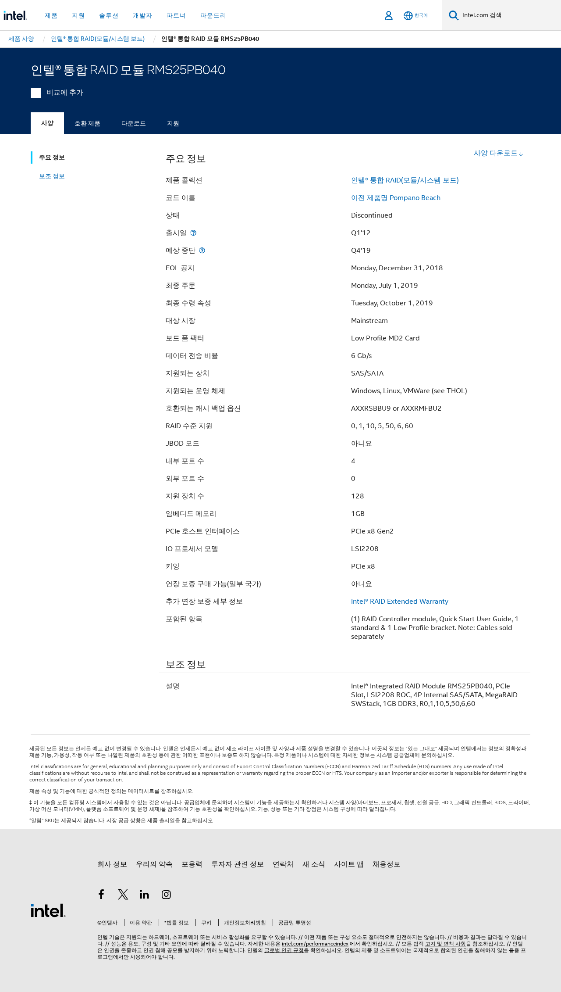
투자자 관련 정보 (237, 864)
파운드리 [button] (213, 15)
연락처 (283, 864)
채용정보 (387, 864)
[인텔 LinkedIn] (144, 896)
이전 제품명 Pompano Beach (395, 197)
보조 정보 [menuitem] (52, 176)
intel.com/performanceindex (315, 943)
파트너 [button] (176, 15)
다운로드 (133, 123)
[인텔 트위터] (123, 896)
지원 (173, 123)
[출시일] (193, 232)
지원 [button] (78, 15)
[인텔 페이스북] (101, 896)
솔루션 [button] (109, 15)
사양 (47, 123)
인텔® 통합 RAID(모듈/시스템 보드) (405, 180)
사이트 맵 (349, 864)
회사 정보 (112, 864)
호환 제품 (87, 123)
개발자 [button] (143, 15)
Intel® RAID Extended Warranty (399, 601)
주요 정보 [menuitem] (52, 157)
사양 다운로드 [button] (496, 153)
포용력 (191, 864)
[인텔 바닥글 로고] (48, 910)
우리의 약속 (154, 864)
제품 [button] (51, 15)
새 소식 (313, 864)
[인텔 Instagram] (166, 896)
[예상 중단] (202, 250)
